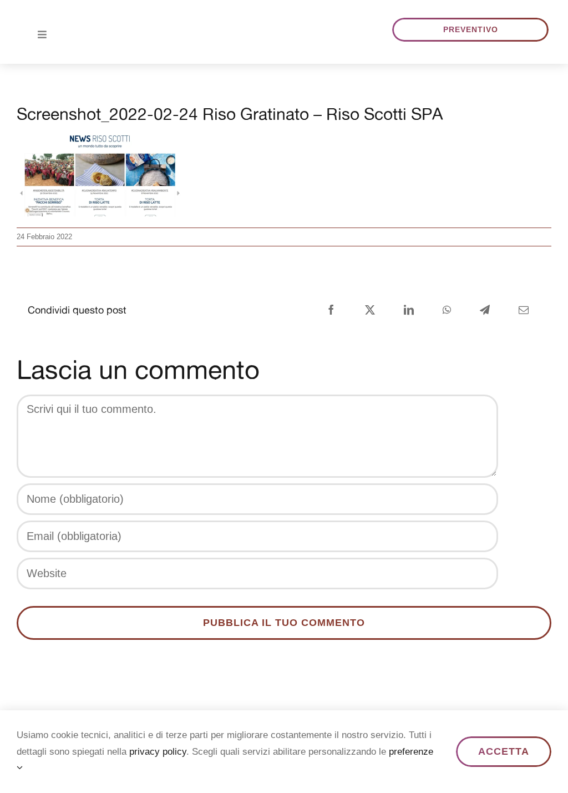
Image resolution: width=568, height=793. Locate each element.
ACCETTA (503, 751)
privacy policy (157, 751)
